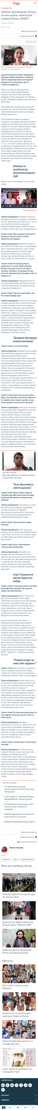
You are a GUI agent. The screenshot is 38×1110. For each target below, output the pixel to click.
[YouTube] (18, 1107)
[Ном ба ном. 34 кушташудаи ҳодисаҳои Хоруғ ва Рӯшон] (19, 1001)
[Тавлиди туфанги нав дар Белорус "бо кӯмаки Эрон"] (19, 882)
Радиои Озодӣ (13, 193)
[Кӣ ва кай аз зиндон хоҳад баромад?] (19, 973)
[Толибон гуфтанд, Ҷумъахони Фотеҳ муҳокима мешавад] (19, 938)
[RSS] (30, 1085)
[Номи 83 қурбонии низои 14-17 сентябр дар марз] (19, 1029)
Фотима (4, 144)
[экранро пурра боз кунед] (35, 206)
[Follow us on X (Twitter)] (21, 1085)
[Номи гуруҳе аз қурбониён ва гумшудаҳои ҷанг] (19, 1057)
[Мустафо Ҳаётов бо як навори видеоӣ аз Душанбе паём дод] (19, 461)
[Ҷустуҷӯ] (33, 1107)
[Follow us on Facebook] (7, 1085)
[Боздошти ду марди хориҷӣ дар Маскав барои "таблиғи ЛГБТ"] (19, 910)
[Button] (29, 31)
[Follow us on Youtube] (12, 1085)
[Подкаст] (3, 1090)
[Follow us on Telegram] (25, 1085)
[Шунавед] (10, 1107)
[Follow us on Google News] (3, 1085)
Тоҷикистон (6, 8)
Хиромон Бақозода (7, 23)
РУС (25, 1107)
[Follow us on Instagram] (16, 1085)
